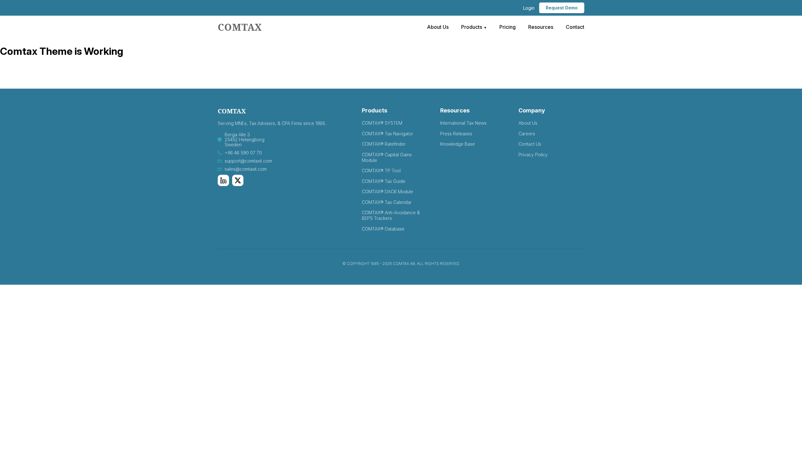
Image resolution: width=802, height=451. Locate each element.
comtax (240, 27)
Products (471, 27)
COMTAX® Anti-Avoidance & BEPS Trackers (391, 215)
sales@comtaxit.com (246, 169)
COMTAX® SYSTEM (382, 123)
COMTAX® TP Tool (381, 170)
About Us (438, 27)
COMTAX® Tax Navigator (387, 133)
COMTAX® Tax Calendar (387, 202)
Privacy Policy (533, 154)
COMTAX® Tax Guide (383, 181)
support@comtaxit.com (248, 160)
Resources (540, 27)
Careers (526, 133)
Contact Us (529, 144)
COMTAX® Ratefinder (384, 144)
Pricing (507, 27)
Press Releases (456, 133)
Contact (575, 27)
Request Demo (562, 7)
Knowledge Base (457, 144)
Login (528, 8)
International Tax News (463, 123)
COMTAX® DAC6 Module (387, 191)
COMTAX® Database (383, 228)
